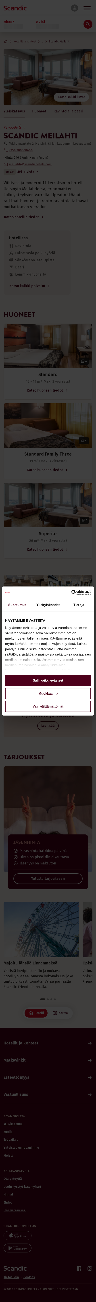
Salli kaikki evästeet (48, 680)
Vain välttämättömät (48, 706)
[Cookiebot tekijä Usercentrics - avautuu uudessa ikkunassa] (71, 593)
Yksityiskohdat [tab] (48, 605)
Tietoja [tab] (78, 605)
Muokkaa (45, 693)
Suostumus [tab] (17, 605)
